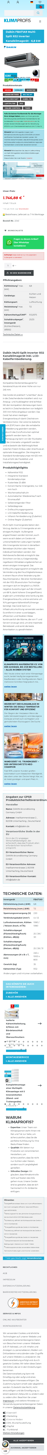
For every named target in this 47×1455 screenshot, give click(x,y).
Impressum (9, 1280)
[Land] (32, 2)
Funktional (12, 1429)
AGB (5, 1273)
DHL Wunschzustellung (19, 1423)
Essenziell (12, 1413)
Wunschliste (15, 230)
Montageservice (12, 1326)
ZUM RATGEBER (3, 434)
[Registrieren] (18, 2)
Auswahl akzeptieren (23, 1448)
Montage (16, 121)
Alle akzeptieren (23, 1440)
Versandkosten (23, 209)
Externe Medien (15, 1419)
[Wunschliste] (40, 2)
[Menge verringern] (15, 266)
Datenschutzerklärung (16, 1286)
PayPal (10, 1426)
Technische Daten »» (13, 334)
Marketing (12, 1416)
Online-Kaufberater (15, 1320)
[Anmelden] (8, 2)
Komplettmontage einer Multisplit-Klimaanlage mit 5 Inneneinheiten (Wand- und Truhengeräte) (15, 1093)
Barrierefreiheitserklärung (20, 1292)
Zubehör (29, 158)
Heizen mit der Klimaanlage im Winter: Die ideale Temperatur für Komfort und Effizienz (21, 707)
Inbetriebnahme (29, 121)
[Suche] (38, 13)
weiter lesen (10, 686)
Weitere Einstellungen (13, 1433)
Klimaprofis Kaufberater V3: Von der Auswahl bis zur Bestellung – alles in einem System (23, 667)
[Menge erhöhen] (13, 266)
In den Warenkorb (20, 273)
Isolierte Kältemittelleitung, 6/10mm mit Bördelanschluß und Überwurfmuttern (16, 1028)
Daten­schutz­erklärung (24, 1407)
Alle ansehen (17, 996)
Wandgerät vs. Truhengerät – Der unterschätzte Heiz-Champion (21, 764)
